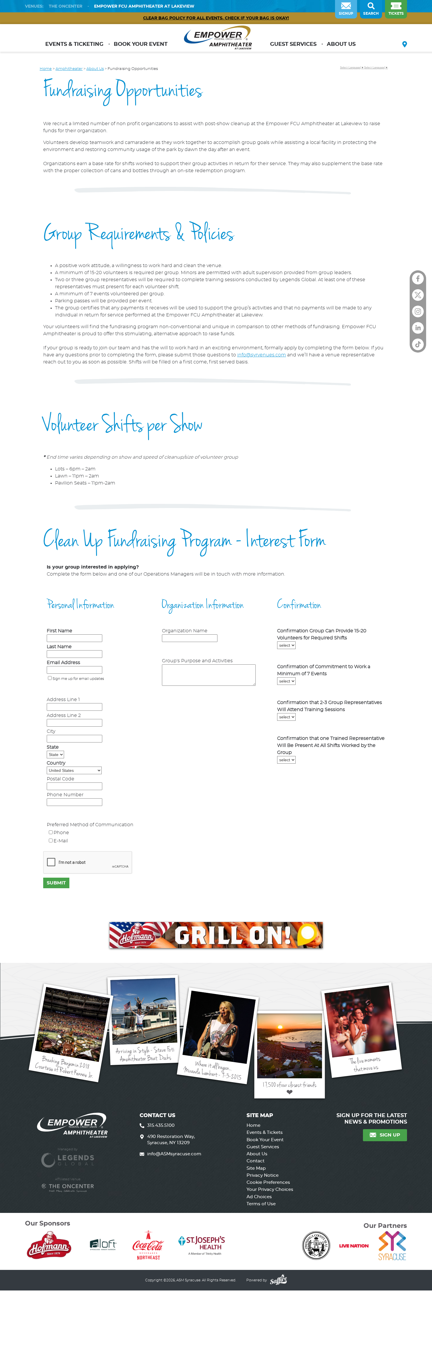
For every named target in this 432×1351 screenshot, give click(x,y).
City (51, 731)
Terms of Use (261, 1204)
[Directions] (404, 45)
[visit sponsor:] (49, 1246)
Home (46, 69)
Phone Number (65, 794)
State (53, 747)
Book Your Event (141, 44)
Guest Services (293, 44)
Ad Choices (259, 1197)
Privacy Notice (263, 1175)
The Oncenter (65, 6)
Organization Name (184, 630)
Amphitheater (69, 69)
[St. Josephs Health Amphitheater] (218, 40)
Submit (56, 883)
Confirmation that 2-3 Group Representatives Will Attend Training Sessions (329, 706)
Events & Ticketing (74, 44)
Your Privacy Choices (270, 1189)
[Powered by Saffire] (278, 1280)
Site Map (256, 1168)
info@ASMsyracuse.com (174, 1154)
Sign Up (390, 1135)
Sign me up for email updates (78, 678)
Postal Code (60, 779)
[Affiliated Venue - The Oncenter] (68, 1188)
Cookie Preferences (268, 1182)
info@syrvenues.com (261, 355)
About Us (341, 44)
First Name (59, 630)
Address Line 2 (64, 715)
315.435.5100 (161, 1125)
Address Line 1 (63, 699)
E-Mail (60, 841)
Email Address (63, 662)
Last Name (59, 646)
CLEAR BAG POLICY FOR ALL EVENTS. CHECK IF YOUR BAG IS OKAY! (216, 18)
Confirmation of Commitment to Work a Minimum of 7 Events (323, 670)
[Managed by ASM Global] (67, 1157)
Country (56, 763)
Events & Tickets (265, 1132)
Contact (255, 1161)
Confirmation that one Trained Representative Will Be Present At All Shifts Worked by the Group (331, 745)
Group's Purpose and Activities (197, 660)
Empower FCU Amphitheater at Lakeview (144, 6)
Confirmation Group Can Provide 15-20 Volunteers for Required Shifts (321, 634)
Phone (61, 832)
